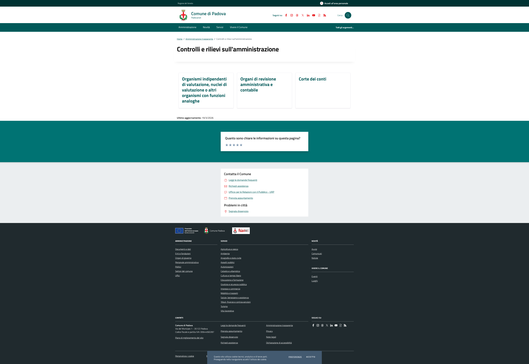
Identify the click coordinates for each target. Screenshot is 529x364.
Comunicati (317, 253)
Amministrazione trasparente (199, 39)
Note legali (271, 337)
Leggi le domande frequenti (233, 325)
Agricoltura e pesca (229, 249)
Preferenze (295, 357)
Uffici (177, 275)
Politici (178, 266)
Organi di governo (183, 258)
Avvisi (314, 249)
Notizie (315, 258)
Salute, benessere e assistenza (235, 297)
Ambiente (225, 253)
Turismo (224, 306)
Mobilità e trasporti (229, 293)
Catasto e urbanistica (230, 271)
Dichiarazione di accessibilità (279, 342)
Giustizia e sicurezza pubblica (234, 284)
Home (179, 39)
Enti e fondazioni (183, 253)
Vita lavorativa (227, 310)
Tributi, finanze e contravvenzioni (236, 302)
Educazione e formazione (232, 280)
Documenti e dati (183, 249)
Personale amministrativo (187, 262)
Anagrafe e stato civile (231, 258)
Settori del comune (184, 271)
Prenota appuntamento (231, 331)
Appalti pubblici (227, 262)
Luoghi (315, 280)
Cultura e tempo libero (231, 275)
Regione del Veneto (185, 3)
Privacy (269, 331)
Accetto (310, 357)
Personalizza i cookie (184, 356)
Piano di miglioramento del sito (189, 337)
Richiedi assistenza (229, 342)
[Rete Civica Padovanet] (241, 230)
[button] (348, 15)
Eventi (315, 276)
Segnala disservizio (229, 337)
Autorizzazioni (227, 266)
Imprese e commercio (230, 288)
